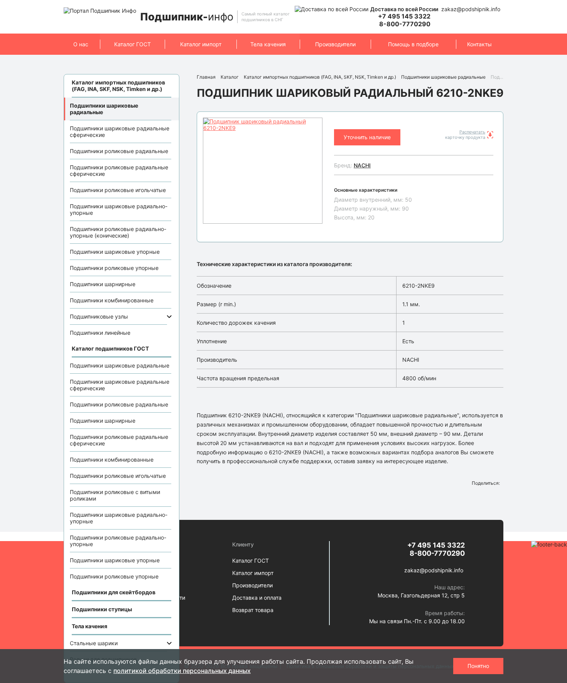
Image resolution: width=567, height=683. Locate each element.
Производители (335, 44)
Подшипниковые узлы (99, 316)
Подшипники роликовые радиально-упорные (118, 540)
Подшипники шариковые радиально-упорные (118, 209)
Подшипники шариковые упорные (115, 251)
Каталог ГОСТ (132, 44)
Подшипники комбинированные (112, 300)
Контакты (479, 44)
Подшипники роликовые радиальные (119, 151)
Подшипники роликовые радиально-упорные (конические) (118, 232)
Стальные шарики (94, 643)
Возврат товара (252, 610)
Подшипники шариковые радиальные (104, 108)
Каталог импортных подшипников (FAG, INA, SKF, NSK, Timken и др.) (320, 77)
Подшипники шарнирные (102, 284)
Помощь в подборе (413, 44)
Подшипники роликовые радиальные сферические (119, 170)
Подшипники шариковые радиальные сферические (119, 131)
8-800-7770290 (404, 24)
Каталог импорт (200, 44)
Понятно (478, 666)
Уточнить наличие (367, 137)
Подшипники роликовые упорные (114, 268)
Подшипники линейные (100, 332)
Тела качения (268, 44)
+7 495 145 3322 (404, 16)
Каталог (230, 77)
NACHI (362, 165)
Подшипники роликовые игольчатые (118, 190)
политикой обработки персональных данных (182, 671)
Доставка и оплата (257, 597)
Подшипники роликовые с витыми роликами (115, 495)
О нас (80, 44)
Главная (206, 77)
